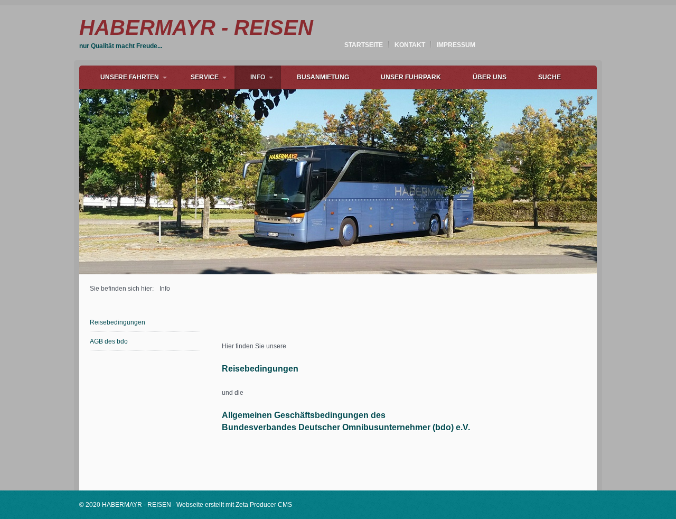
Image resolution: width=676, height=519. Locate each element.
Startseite (363, 45)
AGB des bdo (109, 341)
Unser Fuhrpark (411, 77)
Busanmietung (323, 77)
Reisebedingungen (117, 322)
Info (257, 77)
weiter (608, 179)
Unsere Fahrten (129, 77)
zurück (68, 179)
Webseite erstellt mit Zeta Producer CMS (234, 504)
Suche (549, 77)
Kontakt (410, 45)
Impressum (456, 45)
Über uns (489, 77)
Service (205, 77)
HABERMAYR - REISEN (196, 27)
